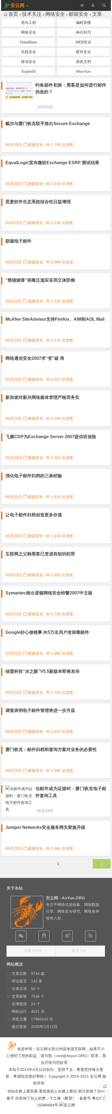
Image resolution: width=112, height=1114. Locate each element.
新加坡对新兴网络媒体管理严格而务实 (42, 397)
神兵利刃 (83, 32)
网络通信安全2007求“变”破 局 (34, 358)
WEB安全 (83, 42)
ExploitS (29, 71)
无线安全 (28, 52)
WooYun (83, 71)
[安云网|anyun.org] (67, 1105)
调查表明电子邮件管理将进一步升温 (40, 710)
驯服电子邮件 (18, 241)
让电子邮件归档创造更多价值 (33, 515)
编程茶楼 (83, 22)
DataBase (28, 42)
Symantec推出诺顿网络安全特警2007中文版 (48, 593)
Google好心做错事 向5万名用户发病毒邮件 (47, 632)
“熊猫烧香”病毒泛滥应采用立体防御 (40, 280)
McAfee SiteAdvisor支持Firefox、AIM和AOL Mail (54, 319)
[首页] (105, 1086)
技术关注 (32, 14)
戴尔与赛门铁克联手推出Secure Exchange (47, 123)
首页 (13, 14)
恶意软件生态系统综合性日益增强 (38, 201)
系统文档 (83, 61)
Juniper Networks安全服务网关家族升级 (45, 827)
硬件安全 (83, 52)
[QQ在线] (44, 936)
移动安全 (28, 61)
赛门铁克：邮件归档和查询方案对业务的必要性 (51, 749)
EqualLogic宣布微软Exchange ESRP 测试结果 (52, 162)
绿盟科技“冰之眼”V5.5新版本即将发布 (42, 671)
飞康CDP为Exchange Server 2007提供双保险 (50, 436)
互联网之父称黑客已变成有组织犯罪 (40, 554)
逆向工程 (28, 22)
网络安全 (55, 14)
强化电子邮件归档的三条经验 (33, 475)
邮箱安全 (78, 14)
